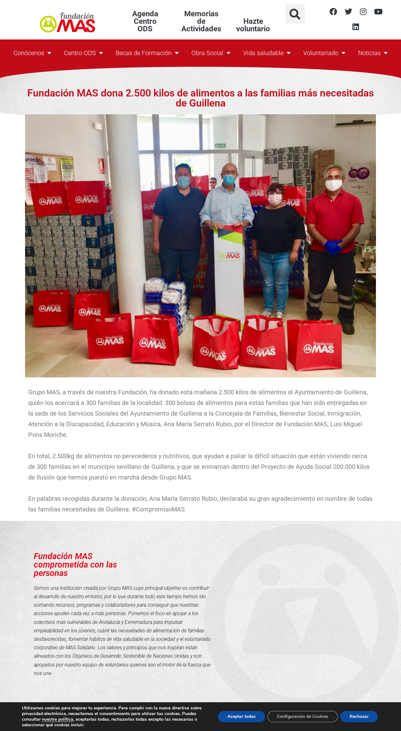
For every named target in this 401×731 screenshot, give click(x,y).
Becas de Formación (144, 53)
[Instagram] (363, 11)
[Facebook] (333, 11)
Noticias (369, 53)
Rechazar (359, 716)
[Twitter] (348, 11)
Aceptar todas (241, 716)
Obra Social (207, 53)
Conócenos (28, 53)
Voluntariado (320, 53)
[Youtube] (378, 11)
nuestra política (57, 719)
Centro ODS (80, 53)
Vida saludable (263, 53)
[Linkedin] (355, 26)
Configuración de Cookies (302, 716)
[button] (295, 14)
